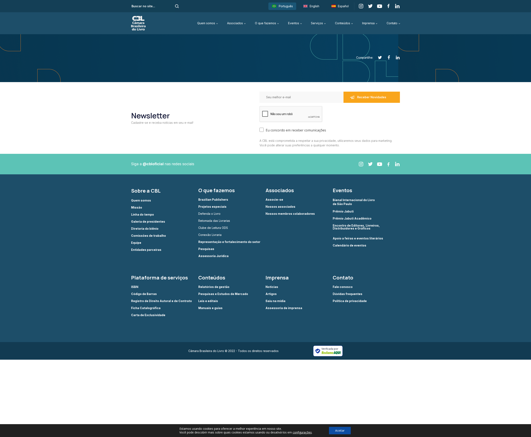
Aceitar (340, 430)
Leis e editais (208, 301)
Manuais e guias (210, 308)
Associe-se (274, 199)
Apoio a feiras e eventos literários (358, 238)
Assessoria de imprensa (284, 308)
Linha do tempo (142, 214)
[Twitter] (377, 57)
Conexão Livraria (210, 234)
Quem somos (206, 23)
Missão (136, 207)
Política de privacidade (350, 301)
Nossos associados (280, 206)
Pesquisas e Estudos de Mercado (223, 294)
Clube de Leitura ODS (213, 227)
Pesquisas (206, 249)
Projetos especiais (212, 206)
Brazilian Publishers (213, 199)
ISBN (134, 286)
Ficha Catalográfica (146, 308)
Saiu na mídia (275, 301)
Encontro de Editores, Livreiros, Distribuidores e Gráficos (356, 227)
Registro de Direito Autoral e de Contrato (161, 301)
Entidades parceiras (146, 249)
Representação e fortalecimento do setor (229, 241)
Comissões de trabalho (148, 235)
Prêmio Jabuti (343, 211)
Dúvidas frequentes (347, 294)
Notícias (272, 286)
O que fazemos (265, 23)
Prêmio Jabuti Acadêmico (352, 218)
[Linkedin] (395, 57)
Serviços (317, 23)
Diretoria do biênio (144, 228)
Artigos (271, 294)
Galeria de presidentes (148, 221)
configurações (302, 432)
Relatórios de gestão (213, 286)
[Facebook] (386, 57)
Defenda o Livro (209, 213)
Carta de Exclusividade (148, 315)
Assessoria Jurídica (213, 256)
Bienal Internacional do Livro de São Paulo (354, 201)
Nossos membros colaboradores (290, 213)
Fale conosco (343, 286)
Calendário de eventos (349, 245)
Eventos (293, 23)
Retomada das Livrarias (214, 220)
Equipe (136, 242)
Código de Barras (144, 294)
